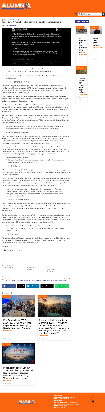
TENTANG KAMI (58, 395)
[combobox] (90, 14)
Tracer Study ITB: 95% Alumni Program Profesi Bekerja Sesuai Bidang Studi (35, 263)
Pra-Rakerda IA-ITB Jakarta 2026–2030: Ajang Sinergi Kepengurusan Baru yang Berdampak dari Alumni (18, 324)
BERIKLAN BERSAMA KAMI (61, 399)
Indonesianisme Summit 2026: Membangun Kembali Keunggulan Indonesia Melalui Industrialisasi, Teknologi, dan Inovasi (18, 372)
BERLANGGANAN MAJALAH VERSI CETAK (65, 402)
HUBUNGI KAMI (58, 400)
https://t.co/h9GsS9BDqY (25, 78)
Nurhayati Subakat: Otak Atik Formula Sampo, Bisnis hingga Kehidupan (82, 85)
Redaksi (22, 20)
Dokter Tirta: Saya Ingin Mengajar (96, 42)
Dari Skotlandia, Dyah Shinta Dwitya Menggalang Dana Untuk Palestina (83, 45)
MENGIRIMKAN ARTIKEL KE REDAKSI (64, 397)
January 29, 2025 (35, 82)
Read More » (7, 330)
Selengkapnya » (84, 55)
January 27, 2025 (25, 234)
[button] (76, 14)
